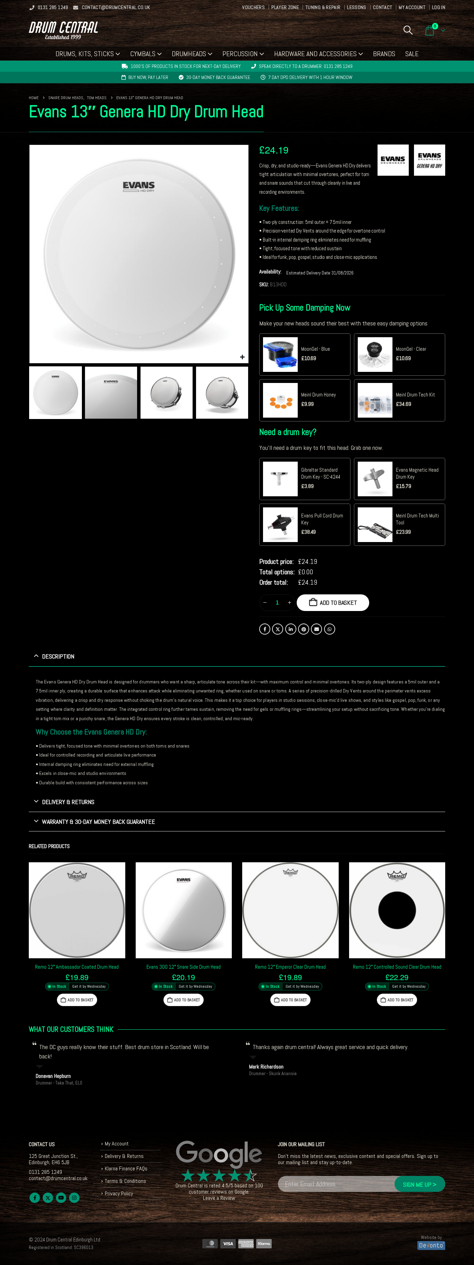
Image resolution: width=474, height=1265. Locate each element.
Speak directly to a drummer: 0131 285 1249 (306, 66)
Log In (438, 7)
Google (241, 1191)
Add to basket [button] (80, 1000)
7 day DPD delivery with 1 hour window (310, 77)
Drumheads (189, 53)
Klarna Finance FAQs (126, 1168)
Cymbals (142, 53)
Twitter (277, 629)
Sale (411, 53)
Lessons (356, 7)
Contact (382, 7)
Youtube (61, 1198)
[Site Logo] (63, 30)
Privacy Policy (119, 1193)
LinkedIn (290, 629)
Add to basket (338, 603)
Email (316, 629)
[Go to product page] (77, 910)
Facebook (264, 629)
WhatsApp (329, 629)
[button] (408, 30)
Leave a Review (219, 1198)
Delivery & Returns (124, 1156)
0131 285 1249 (53, 7)
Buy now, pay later (148, 77)
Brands (384, 53)
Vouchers (253, 7)
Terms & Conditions (125, 1181)
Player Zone (285, 7)
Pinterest (303, 629)
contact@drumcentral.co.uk (116, 7)
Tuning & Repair (322, 7)
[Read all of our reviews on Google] (219, 1155)
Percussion (240, 53)
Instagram (74, 1198)
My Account (412, 7)
